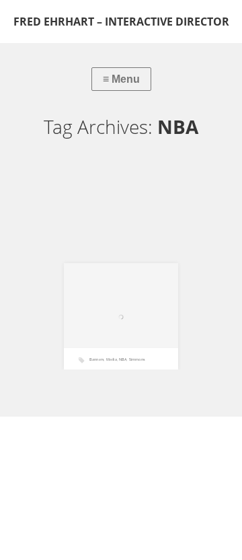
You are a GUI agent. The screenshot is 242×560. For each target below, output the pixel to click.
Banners (96, 359)
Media (111, 359)
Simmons (137, 359)
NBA (122, 359)
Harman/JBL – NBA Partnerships (109, 332)
